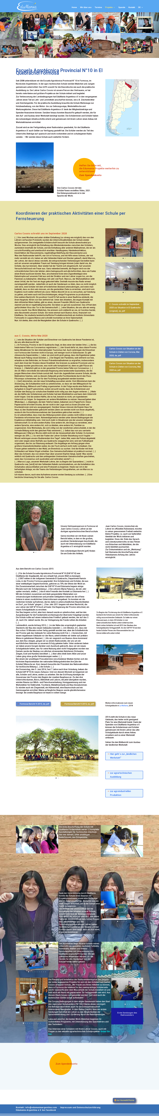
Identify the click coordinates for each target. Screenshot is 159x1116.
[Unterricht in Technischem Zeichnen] (122, 856)
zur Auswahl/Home (125, 1100)
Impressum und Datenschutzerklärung (80, 1107)
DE (139, 7)
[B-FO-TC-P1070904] (122, 919)
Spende (121, 7)
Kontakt (131, 7)
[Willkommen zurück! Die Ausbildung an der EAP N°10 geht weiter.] (124, 256)
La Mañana (123, 706)
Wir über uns (85, 7)
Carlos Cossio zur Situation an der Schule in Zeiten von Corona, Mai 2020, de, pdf (125, 352)
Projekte (109, 7)
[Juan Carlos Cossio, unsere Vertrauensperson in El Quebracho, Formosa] (35, 550)
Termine (98, 7)
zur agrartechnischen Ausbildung (121, 775)
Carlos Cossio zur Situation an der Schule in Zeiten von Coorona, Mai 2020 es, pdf (125, 366)
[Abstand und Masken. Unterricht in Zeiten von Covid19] (124, 290)
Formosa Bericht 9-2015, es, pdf (79, 704)
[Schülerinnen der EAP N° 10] (37, 853)
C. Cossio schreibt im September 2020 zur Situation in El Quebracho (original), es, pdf (125, 307)
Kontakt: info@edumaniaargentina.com (36, 1107)
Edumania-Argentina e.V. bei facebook (36, 1110)
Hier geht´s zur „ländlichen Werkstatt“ (123, 756)
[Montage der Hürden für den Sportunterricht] (122, 969)
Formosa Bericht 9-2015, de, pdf (34, 704)
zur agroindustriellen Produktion (120, 793)
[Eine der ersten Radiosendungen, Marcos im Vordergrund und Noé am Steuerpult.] (127, 1000)
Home (74, 7)
